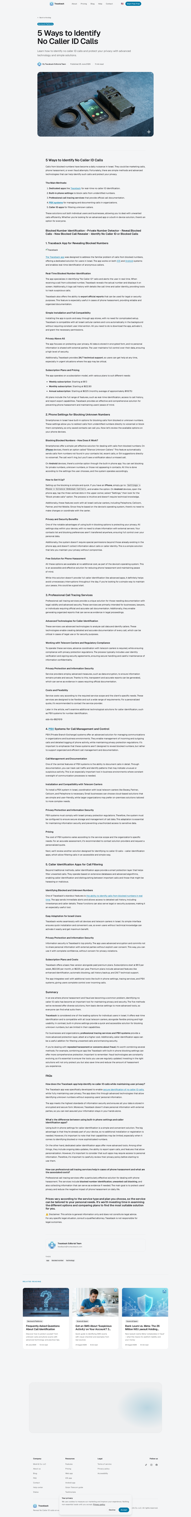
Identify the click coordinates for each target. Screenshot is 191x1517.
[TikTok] (146, 1465)
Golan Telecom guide (74, 1487)
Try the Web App (47, 1427)
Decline (112, 1510)
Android (129, 260)
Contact (109, 4)
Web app (69, 1473)
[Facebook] (156, 1465)
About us (37, 1469)
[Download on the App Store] (72, 1427)
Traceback (76, 188)
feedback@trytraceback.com (70, 1246)
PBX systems (56, 202)
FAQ (35, 1478)
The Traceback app (55, 257)
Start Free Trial (133, 4)
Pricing (84, 4)
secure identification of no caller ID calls (123, 1089)
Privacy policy (104, 1469)
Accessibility (103, 1473)
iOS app (68, 1478)
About (74, 4)
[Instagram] (151, 1465)
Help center (38, 1487)
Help (100, 4)
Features (69, 1464)
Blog (93, 4)
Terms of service (104, 1464)
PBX (51, 729)
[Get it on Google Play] (97, 1427)
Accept (124, 1510)
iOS (118, 260)
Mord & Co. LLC (39, 1464)
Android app (70, 1483)
